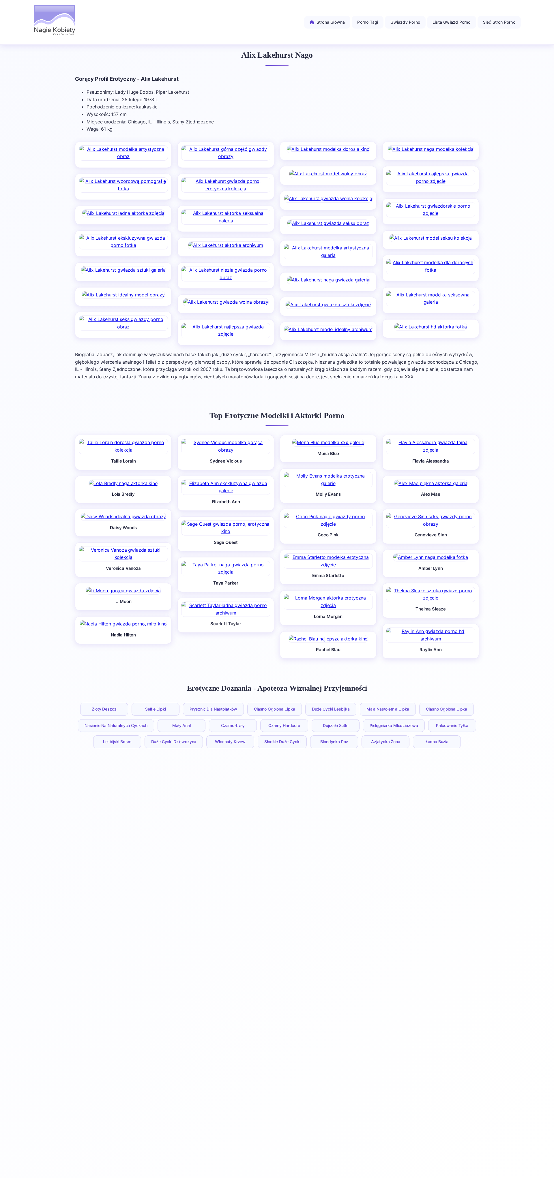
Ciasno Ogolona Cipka (274, 709)
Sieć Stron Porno (499, 22)
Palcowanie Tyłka (452, 725)
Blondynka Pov (334, 741)
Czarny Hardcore (284, 725)
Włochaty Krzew (230, 741)
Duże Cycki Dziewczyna (173, 741)
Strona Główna (331, 22)
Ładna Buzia (437, 741)
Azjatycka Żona (385, 741)
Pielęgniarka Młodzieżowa (394, 725)
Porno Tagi (367, 22)
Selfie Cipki (155, 709)
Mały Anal (181, 725)
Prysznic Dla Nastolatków (213, 709)
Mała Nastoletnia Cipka (387, 709)
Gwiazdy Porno (405, 22)
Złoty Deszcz (104, 709)
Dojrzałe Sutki (335, 725)
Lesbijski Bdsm (117, 741)
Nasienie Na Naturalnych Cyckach (116, 725)
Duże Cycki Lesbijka (331, 709)
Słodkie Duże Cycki (282, 741)
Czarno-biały (233, 725)
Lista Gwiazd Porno (452, 22)
